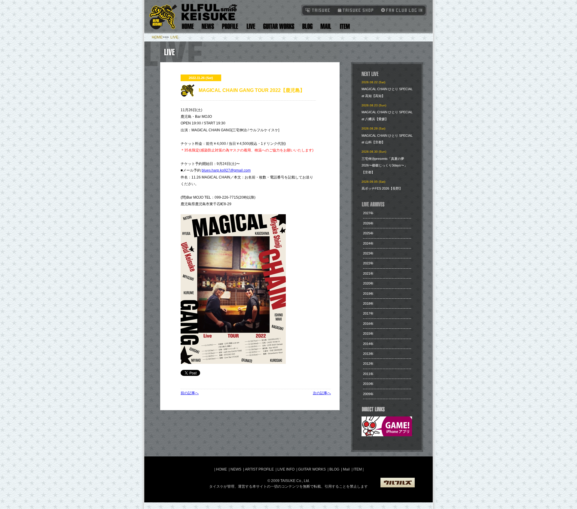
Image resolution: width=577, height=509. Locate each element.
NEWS (235, 469)
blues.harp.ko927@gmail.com (226, 170)
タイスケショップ (355, 10)
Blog (307, 26)
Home (188, 26)
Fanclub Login (400, 10)
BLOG (334, 469)
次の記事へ (322, 393)
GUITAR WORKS (312, 469)
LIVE (174, 37)
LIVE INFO (286, 469)
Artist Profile (230, 26)
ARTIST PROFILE (259, 469)
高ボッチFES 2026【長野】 (382, 188)
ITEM (358, 469)
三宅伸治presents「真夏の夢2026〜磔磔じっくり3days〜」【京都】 (385, 165)
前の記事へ (190, 393)
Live (250, 26)
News (208, 26)
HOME (157, 37)
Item (344, 26)
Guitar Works (279, 26)
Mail (325, 26)
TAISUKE (318, 10)
